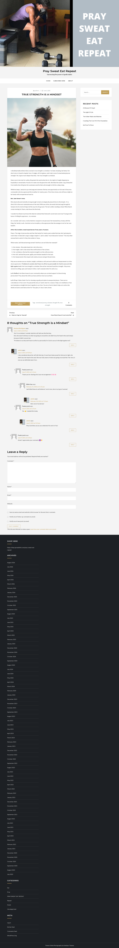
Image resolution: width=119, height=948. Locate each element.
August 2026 (11, 562)
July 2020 (10, 874)
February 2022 (11, 793)
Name (9, 486)
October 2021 (11, 810)
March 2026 (11, 584)
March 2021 (11, 840)
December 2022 (12, 750)
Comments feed (12, 931)
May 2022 (10, 780)
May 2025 (10, 626)
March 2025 (11, 635)
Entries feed (11, 927)
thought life (56, 302)
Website (9, 503)
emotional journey (41, 302)
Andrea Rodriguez (19, 328)
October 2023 (11, 708)
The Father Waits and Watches (92, 116)
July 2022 (10, 772)
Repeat (9, 900)
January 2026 (11, 592)
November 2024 (12, 652)
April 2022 (10, 784)
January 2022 (11, 797)
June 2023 (10, 725)
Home (48, 81)
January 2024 (11, 695)
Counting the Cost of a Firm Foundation (95, 121)
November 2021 (12, 806)
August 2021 (11, 819)
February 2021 (11, 844)
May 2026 (10, 575)
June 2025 (10, 622)
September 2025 (12, 609)
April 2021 (10, 836)
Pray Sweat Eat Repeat (59, 71)
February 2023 (11, 742)
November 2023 (12, 703)
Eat (8, 888)
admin (37, 90)
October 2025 (11, 605)
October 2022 (11, 759)
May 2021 (10, 831)
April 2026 (10, 579)
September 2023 (12, 712)
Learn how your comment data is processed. (43, 529)
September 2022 (12, 763)
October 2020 (11, 861)
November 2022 (12, 755)
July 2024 (10, 669)
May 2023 (10, 729)
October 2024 (11, 656)
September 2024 (12, 661)
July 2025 (10, 618)
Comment (10, 461)
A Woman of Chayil (89, 108)
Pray (8, 892)
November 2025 (12, 601)
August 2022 (11, 767)
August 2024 (11, 665)
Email (9, 495)
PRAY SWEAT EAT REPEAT (20, 303)
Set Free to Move (88, 125)
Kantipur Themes (69, 945)
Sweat (9, 905)
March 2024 (11, 686)
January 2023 (11, 746)
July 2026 (10, 567)
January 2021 (11, 848)
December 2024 (12, 648)
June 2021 (10, 827)
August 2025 (11, 614)
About (70, 81)
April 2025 (10, 631)
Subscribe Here (59, 81)
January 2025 (11, 643)
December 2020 (12, 853)
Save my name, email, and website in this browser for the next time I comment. (32, 512)
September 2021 (12, 814)
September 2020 (12, 866)
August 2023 (11, 716)
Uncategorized (11, 909)
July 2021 (10, 823)
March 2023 (11, 737)
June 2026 (10, 571)
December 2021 (12, 801)
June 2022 (10, 776)
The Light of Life (88, 112)
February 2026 (11, 588)
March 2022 (11, 789)
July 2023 (10, 720)
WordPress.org (12, 935)
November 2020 (12, 857)
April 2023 (10, 733)
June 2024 (10, 673)
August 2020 (11, 870)
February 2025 (11, 639)
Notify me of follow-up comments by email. (22, 517)
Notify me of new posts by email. (19, 521)
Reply (72, 345)
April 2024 (10, 682)
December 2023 (12, 699)
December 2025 (12, 597)
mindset (49, 302)
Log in (9, 923)
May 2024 (10, 678)
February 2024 (11, 690)
